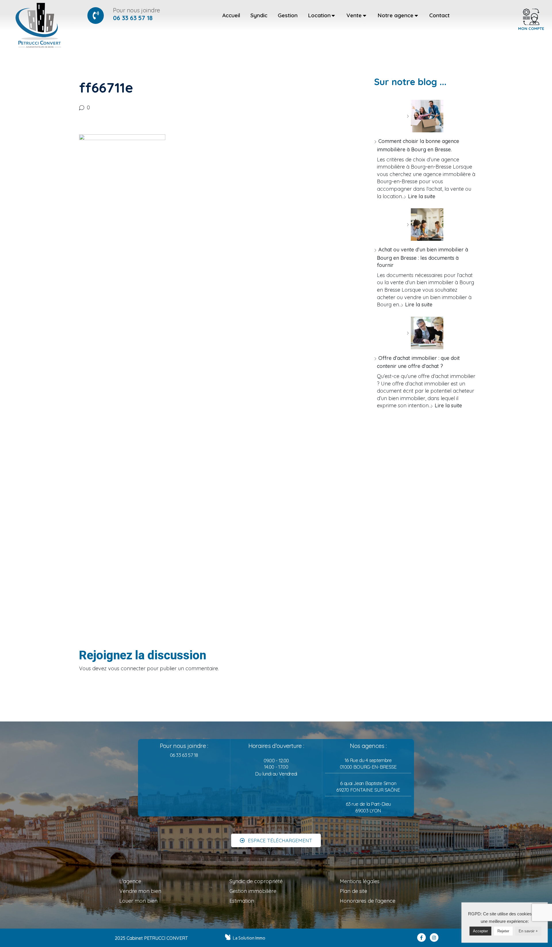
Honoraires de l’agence (367, 901)
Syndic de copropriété (256, 881)
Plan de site (353, 891)
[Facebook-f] (421, 937)
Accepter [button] (480, 931)
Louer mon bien (138, 901)
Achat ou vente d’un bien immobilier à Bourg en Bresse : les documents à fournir (422, 257)
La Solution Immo (249, 938)
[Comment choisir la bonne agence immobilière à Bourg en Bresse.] (425, 116)
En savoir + (528, 931)
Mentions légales (359, 881)
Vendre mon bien (140, 891)
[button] (276, 840)
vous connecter (126, 668)
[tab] (231, 15)
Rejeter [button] (503, 931)
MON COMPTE (531, 28)
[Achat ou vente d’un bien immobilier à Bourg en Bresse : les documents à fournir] (425, 224)
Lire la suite (421, 196)
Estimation (241, 901)
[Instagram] (434, 937)
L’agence (130, 881)
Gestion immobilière (252, 891)
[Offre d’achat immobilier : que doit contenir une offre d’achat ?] (425, 333)
